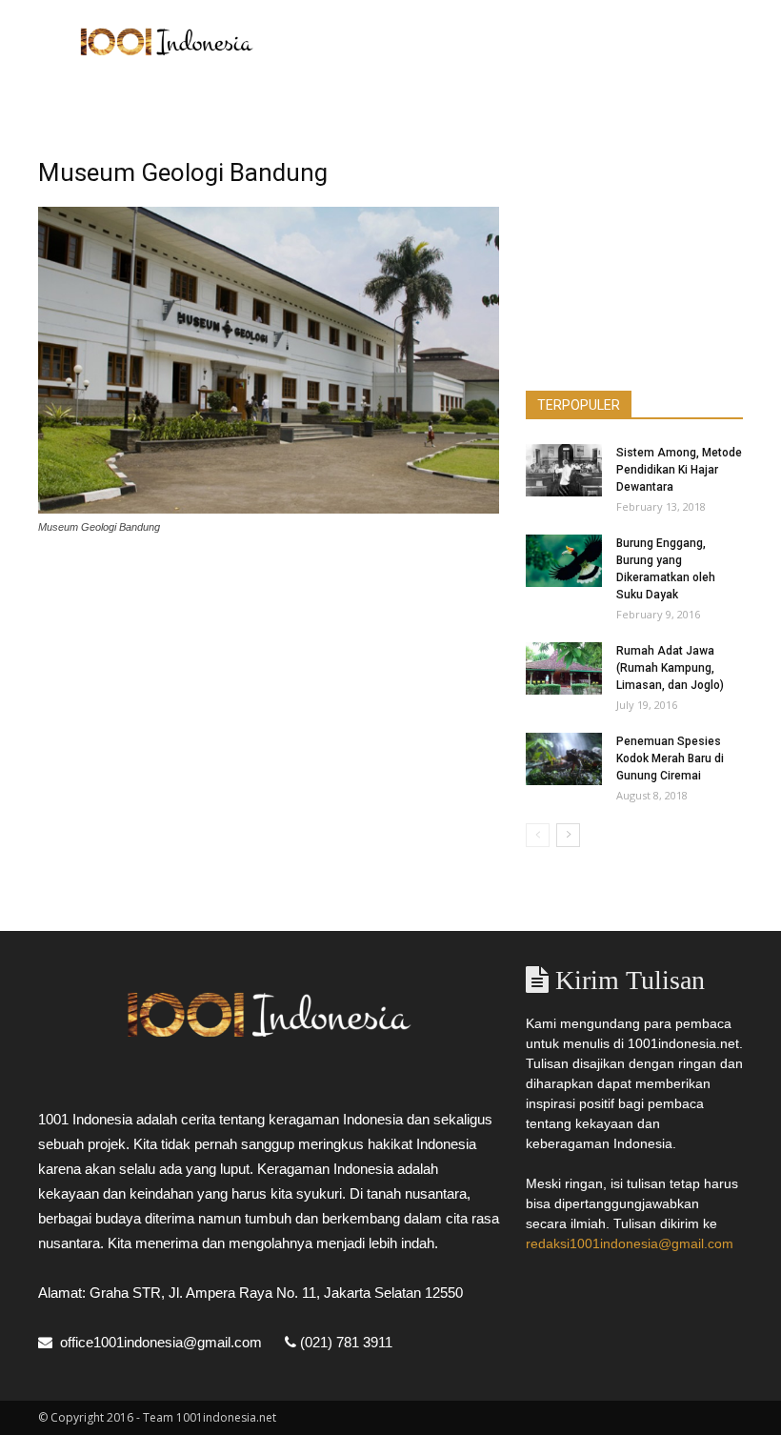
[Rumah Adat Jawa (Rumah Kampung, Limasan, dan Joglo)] (564, 668)
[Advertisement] (519, 42)
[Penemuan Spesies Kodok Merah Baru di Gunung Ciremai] (564, 759)
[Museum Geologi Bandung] (268, 508)
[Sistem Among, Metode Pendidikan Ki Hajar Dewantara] (564, 470)
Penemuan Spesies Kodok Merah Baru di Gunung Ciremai (670, 758)
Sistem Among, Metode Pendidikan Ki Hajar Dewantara (679, 470)
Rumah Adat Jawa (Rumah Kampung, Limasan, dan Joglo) (670, 668)
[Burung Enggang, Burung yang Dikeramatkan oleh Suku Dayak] (564, 561)
